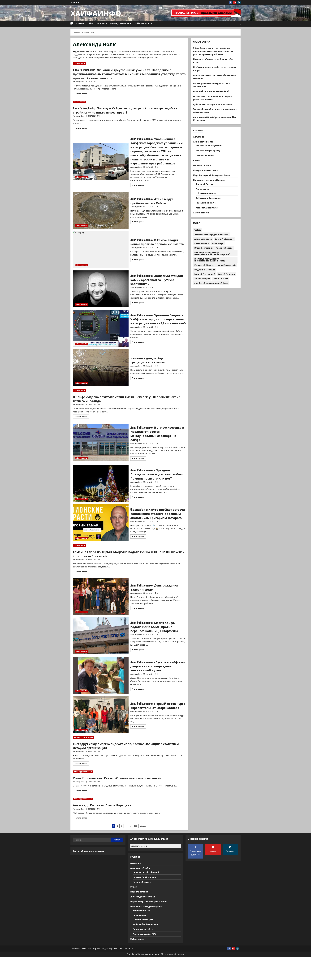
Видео (196, 160)
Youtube (197, 229)
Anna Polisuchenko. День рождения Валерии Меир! (101, 596)
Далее (143, 826)
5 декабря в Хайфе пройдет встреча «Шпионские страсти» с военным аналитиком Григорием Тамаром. (101, 522)
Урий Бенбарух (202, 278)
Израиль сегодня (202, 165)
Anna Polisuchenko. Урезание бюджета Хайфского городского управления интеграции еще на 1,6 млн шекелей (101, 328)
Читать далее (82, 94)
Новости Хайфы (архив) (208, 150)
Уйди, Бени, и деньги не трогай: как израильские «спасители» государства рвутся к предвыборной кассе (213, 51)
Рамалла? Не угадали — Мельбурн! (211, 91)
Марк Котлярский (226, 265)
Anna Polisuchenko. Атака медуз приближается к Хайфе (101, 210)
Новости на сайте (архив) (83, 737)
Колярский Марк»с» (204, 265)
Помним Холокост (205, 155)
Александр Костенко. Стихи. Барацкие (102, 805)
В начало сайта (84, 23)
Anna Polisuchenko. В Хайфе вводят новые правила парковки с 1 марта (101, 249)
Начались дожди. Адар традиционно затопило (101, 367)
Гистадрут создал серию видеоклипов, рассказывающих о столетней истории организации (126, 745)
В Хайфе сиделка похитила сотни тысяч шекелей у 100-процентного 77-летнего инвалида (127, 399)
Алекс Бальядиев (203, 238)
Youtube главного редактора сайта (211, 234)
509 (135, 826)
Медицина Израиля (204, 269)
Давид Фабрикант (224, 238)
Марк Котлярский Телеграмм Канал (211, 175)
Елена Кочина (201, 243)
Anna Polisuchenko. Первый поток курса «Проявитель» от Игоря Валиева (101, 714)
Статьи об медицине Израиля (88, 850)
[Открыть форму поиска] (240, 23)
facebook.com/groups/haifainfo (143, 57)
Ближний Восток (204, 184)
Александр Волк (78, 82)
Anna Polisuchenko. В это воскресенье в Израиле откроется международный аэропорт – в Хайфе (101, 442)
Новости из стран (207, 192)
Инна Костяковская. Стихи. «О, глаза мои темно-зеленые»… (118, 778)
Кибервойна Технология (208, 197)
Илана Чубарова (224, 247)
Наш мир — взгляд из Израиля (114, 23)
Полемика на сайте (206, 202)
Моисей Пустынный (204, 274)
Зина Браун (218, 243)
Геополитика (202, 188)
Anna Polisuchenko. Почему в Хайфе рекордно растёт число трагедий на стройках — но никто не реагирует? (125, 110)
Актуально (198, 136)
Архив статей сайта (203, 141)
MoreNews (166, 954)
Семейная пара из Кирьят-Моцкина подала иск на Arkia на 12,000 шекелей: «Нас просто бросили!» (129, 554)
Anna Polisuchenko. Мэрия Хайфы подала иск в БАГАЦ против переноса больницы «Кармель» (101, 635)
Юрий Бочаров (220, 278)
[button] (71, 23)
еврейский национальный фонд (211, 283)
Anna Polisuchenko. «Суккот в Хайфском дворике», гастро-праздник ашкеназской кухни (101, 675)
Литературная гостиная (83, 772)
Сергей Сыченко (226, 274)
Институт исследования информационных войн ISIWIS (209, 259)
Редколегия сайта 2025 (207, 207)
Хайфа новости (143, 23)
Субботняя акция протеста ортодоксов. (213, 104)
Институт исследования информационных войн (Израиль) (212, 253)
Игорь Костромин (203, 247)
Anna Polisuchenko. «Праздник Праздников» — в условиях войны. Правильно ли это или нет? (101, 483)
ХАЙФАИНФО (95, 12)
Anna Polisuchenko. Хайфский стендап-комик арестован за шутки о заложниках (101, 288)
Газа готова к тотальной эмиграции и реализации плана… (213, 98)
